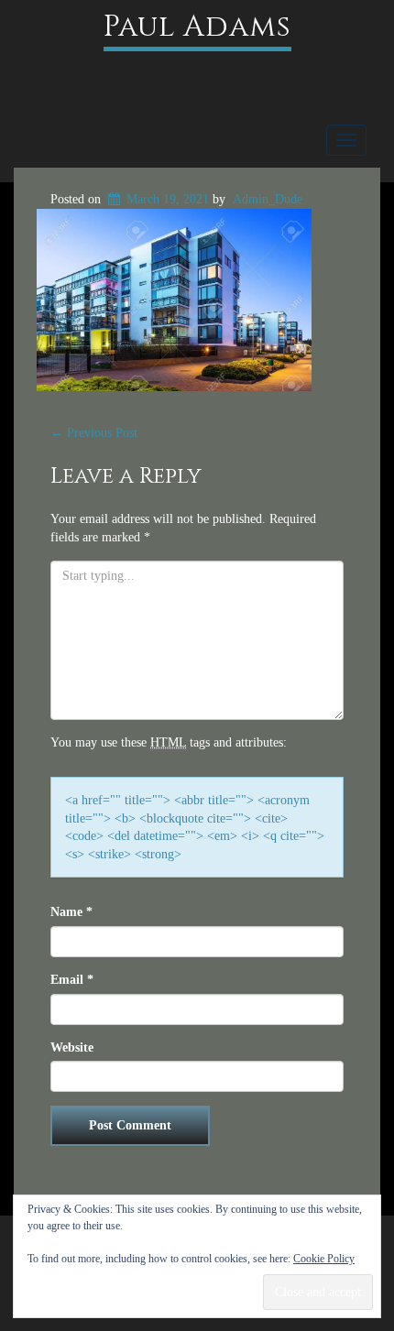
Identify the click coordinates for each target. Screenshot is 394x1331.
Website (71, 1047)
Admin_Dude (267, 199)
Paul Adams (197, 27)
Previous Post (93, 433)
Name (71, 912)
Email (71, 980)
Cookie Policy (324, 1258)
